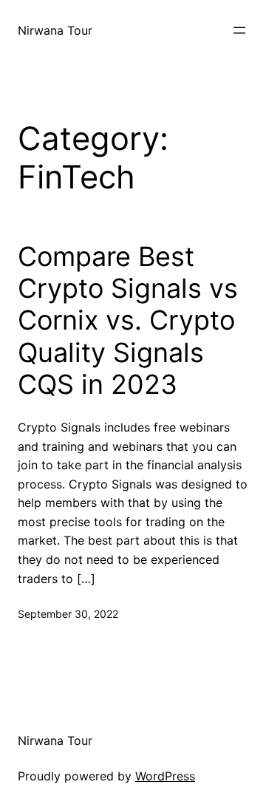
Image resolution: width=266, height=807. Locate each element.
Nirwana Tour (55, 30)
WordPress (165, 776)
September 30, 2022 (68, 613)
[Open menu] (239, 30)
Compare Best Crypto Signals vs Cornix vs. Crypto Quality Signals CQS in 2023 (128, 321)
